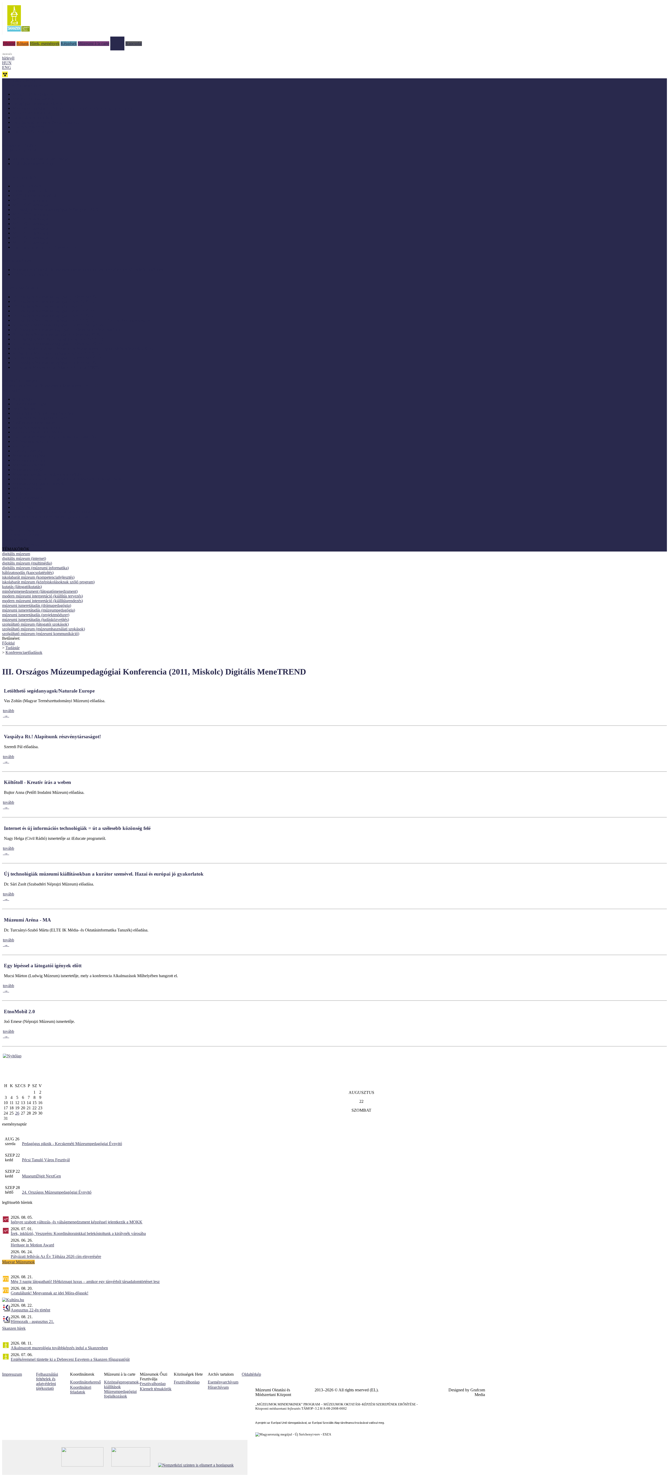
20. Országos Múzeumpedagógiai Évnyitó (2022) (53, 301)
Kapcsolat (133, 43)
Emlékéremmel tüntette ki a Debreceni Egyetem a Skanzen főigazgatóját (70, 1359)
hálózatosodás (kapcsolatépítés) (28, 572)
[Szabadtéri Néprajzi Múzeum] (18, 33)
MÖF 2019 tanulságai (31, 214)
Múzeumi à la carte (93, 43)
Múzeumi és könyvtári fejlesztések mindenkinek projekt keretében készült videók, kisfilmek (88, 269)
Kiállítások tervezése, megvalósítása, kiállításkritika (55, 437)
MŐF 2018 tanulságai (31, 219)
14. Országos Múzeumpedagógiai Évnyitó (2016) (53, 315)
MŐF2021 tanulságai (30, 200)
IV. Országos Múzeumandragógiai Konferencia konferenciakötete (67, 329)
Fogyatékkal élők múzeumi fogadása (43, 413)
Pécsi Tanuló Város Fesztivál (46, 1160)
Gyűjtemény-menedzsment (35, 422)
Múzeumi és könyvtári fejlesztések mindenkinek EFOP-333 (51, 385)
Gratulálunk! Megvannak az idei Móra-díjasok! (49, 1293)
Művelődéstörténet (28, 488)
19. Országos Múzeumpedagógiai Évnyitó (47, 306)
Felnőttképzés (24, 408)
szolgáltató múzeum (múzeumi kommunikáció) (40, 633)
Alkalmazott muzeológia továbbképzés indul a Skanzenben (59, 1348)
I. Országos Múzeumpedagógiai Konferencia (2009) (56, 367)
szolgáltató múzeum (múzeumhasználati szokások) (43, 629)
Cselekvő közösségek (20, 381)
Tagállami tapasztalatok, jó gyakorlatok (45, 247)
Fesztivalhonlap (153, 1383)
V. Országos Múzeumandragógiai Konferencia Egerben (58, 325)
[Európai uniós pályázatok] (12, 1056)
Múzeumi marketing (29, 460)
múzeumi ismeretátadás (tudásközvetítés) (35, 619)
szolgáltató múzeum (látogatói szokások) (35, 624)
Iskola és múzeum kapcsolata (36, 427)
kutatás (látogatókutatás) (22, 586)
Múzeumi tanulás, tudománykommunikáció (48, 474)
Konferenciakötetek (29, 127)
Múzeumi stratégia (28, 469)
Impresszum (12, 1374)
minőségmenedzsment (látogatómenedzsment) (40, 591)
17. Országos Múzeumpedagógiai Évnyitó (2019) (53, 311)
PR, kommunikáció (28, 498)
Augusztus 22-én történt (30, 1310)
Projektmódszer (25, 502)
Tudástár (117, 39)
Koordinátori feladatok (80, 1389)
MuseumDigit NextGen (41, 1176)
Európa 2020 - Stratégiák (33, 132)
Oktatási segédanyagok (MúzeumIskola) (46, 122)
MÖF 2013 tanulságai (31, 242)
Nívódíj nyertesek (27, 186)
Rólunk (22, 43)
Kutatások (21, 446)
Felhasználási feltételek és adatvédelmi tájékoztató (47, 1381)
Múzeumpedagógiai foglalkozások (120, 1393)
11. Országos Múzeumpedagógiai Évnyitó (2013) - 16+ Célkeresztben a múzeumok (81, 320)
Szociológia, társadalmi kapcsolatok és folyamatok (54, 512)
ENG (6, 67)
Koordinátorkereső (85, 1382)
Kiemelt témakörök (155, 1389)
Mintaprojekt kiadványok (33, 99)
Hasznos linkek (14, 539)
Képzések (69, 43)
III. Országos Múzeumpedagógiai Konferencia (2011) (57, 362)
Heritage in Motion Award (32, 1245)
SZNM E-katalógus (18, 530)
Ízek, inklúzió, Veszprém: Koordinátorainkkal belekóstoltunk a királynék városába (78, 1233)
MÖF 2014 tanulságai (31, 238)
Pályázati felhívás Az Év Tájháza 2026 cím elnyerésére (56, 1256)
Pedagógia (21, 493)
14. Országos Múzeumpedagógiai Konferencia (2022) (57, 297)
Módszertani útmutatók (31, 113)
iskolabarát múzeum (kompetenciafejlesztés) (38, 577)
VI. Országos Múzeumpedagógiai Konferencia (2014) (57, 344)
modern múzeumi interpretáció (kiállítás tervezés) (42, 596)
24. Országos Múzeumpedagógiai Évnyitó (56, 1192)
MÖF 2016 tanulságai (31, 228)
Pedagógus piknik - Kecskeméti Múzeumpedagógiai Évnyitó (72, 1143)
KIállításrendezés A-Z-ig (33, 163)
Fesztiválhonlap (187, 1382)
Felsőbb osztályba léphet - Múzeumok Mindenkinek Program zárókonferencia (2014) (83, 348)
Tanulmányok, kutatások (33, 117)
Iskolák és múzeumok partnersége (40, 159)
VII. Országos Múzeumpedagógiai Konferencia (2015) (58, 339)
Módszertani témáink (19, 145)
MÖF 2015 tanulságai (31, 233)
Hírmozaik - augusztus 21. (32, 1321)
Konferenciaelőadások (23, 652)
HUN (6, 63)
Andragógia (22, 399)
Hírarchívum (218, 1387)
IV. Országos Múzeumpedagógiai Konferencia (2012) (57, 358)
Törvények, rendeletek (20, 535)
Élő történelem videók (31, 274)
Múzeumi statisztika (29, 465)
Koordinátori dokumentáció (25, 544)
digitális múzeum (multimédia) (27, 563)
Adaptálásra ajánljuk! (19, 80)
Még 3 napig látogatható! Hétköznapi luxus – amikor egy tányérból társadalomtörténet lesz (85, 1281)
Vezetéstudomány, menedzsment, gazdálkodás (50, 516)
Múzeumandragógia (29, 455)
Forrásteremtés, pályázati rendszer (40, 418)
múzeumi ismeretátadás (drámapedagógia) (36, 605)
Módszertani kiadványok (33, 94)
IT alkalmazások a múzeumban (38, 432)
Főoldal (9, 43)
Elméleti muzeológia (29, 404)
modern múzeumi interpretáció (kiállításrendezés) (42, 601)
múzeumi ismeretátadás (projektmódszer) (35, 615)
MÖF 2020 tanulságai (31, 205)
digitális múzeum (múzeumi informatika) (35, 568)
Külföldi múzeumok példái (35, 195)
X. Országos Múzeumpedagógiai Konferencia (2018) (56, 334)
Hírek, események (45, 43)
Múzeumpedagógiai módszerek (38, 484)
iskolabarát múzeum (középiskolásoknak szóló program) (48, 582)
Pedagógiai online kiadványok (37, 103)
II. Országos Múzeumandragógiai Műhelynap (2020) (56, 209)
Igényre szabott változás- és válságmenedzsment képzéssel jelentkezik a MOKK (76, 1222)
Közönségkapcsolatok (31, 441)
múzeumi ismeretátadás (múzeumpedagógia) (38, 610)
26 (17, 1113)
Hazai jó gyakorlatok (30, 191)
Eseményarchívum (223, 1382)
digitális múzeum (16, 554)
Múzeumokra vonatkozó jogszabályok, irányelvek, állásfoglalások (67, 479)
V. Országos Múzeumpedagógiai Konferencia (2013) (56, 353)
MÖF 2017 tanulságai (31, 223)
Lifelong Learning (28, 451)
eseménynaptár (14, 1124)
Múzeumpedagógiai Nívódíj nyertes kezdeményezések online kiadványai (73, 108)
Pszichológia (23, 507)
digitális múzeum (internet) (24, 558)
